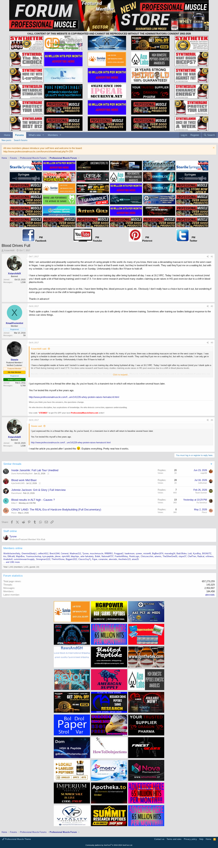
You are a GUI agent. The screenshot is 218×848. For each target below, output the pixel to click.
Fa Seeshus (202, 503)
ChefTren (192, 556)
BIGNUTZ (206, 553)
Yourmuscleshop (33, 556)
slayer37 (182, 556)
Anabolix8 (7, 559)
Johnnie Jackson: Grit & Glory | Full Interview (38, 489)
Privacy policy (190, 839)
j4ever (57, 556)
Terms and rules (174, 839)
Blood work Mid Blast (24, 480)
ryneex (139, 553)
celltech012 (43, 553)
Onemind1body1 (29, 553)
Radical (200, 556)
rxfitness (210, 556)
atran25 (135, 559)
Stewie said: (36, 426)
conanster (103, 559)
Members (53, 135)
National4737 (107, 556)
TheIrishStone (58, 559)
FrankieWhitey (121, 556)
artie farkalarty (87, 556)
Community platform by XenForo (109, 845)
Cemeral (64, 553)
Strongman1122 (43, 559)
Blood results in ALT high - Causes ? (33, 499)
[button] (43, 135)
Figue (94, 559)
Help (201, 839)
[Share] (208, 257)
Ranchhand (16, 493)
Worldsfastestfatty (11, 553)
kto (4, 556)
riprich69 (66, 556)
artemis (157, 556)
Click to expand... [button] (121, 374)
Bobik (97, 556)
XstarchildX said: (39, 349)
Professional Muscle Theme (17, 839)
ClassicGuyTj (84, 559)
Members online (12, 548)
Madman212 (75, 553)
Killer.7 (14, 503)
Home (7, 135)
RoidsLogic (134, 556)
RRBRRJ (109, 553)
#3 (212, 343)
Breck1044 (55, 553)
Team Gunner (201, 493)
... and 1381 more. (11, 562)
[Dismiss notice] (213, 148)
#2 (212, 306)
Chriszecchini (147, 556)
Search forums (20, 140)
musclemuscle (96, 553)
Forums (19, 135)
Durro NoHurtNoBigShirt (21, 473)
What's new (35, 135)
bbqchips (75, 556)
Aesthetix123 (124, 559)
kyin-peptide (48, 556)
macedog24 (170, 553)
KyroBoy (197, 553)
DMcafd (11, 556)
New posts (6, 140)
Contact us (159, 839)
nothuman (202, 483)
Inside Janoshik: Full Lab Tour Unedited (34, 470)
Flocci (13, 513)
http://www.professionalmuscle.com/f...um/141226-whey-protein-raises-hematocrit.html (74, 397)
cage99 (203, 473)
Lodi (190, 553)
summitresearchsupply (24, 559)
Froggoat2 (118, 553)
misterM (147, 553)
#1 (212, 256)
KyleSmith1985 (18, 483)
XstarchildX (9, 250)
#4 (212, 420)
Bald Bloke (182, 553)
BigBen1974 (157, 553)
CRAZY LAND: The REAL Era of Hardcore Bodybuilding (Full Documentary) (56, 509)
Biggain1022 (71, 559)
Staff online (10, 531)
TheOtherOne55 (170, 556)
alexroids (113, 559)
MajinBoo (20, 556)
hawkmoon (130, 553)
